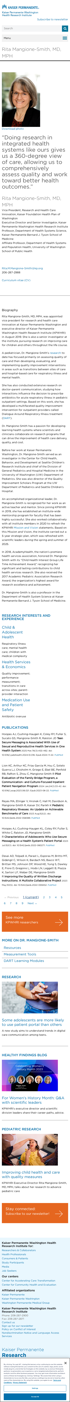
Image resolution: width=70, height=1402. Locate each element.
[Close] (65, 1363)
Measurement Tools (20, 954)
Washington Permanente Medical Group (26, 1303)
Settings (35, 1388)
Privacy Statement (20, 1382)
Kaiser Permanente (13, 1295)
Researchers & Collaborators (19, 1250)
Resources (12, 948)
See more (14, 917)
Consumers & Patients (15, 1258)
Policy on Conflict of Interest (19, 1329)
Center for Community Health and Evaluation (29, 1285)
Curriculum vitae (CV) (16, 280)
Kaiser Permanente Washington (21, 1299)
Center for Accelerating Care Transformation (28, 1281)
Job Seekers (9, 1271)
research (55, 353)
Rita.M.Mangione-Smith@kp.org (22, 268)
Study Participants (13, 1263)
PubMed (59, 755)
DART (6, 418)
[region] (35, 1380)
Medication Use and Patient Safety (16, 705)
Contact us (8, 1322)
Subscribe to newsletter (52, 19)
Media (5, 1267)
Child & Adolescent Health (12, 632)
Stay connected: (20, 1209)
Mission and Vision (26, 528)
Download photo (13, 129)
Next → (32, 903)
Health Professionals (14, 1254)
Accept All (35, 1397)
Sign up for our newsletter (17, 1326)
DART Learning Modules (24, 961)
